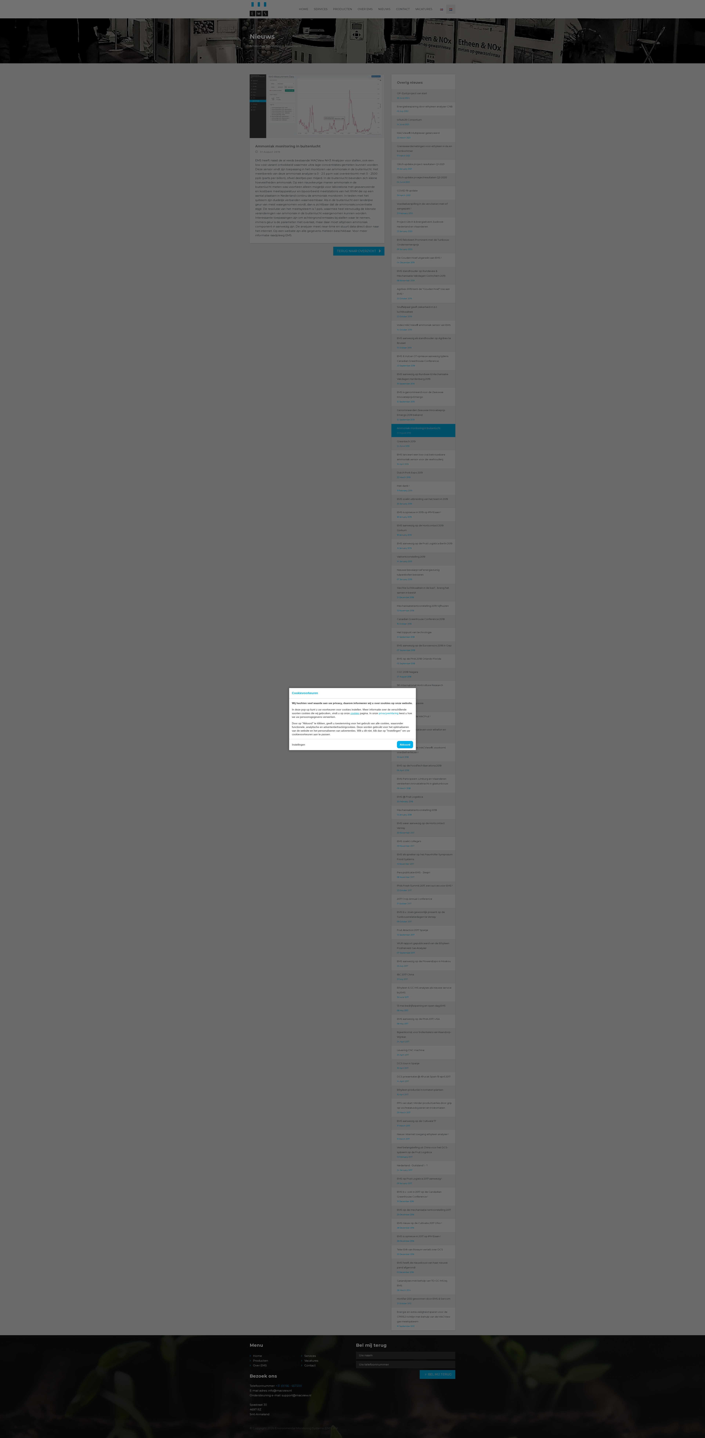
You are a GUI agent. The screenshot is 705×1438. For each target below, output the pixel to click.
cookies (354, 713)
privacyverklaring (388, 713)
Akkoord (405, 744)
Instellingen (298, 744)
